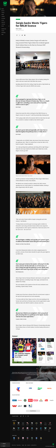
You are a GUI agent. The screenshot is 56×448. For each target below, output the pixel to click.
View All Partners (33, 410)
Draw (3, 14)
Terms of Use (14, 445)
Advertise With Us (33, 445)
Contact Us (28, 445)
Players (3, 18)
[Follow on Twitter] (25, 416)
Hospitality (3, 32)
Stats (3, 20)
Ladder (3, 16)
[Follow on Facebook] (23, 416)
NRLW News (18, 19)
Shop (2, 34)
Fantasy (3, 22)
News (3, 8)
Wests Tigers (19, 28)
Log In (4, 445)
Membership (4, 28)
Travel (3, 12)
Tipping (3, 24)
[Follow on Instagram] (28, 416)
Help (25, 445)
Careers (23, 445)
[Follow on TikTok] (20, 416)
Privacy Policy (19, 445)
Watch (3, 10)
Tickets (3, 30)
